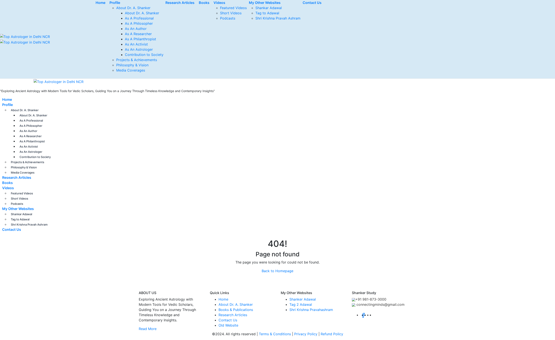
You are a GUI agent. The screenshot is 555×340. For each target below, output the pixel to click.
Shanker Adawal (302, 299)
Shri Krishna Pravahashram (311, 309)
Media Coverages (130, 70)
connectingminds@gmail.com (380, 304)
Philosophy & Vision (132, 65)
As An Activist (136, 44)
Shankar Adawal (268, 8)
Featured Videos (233, 8)
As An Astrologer (139, 49)
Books (7, 183)
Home (7, 99)
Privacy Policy (305, 334)
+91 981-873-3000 (370, 299)
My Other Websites (18, 209)
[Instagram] (372, 315)
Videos (8, 188)
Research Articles (16, 177)
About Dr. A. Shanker (133, 8)
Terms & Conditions (275, 334)
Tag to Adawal (267, 13)
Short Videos (231, 13)
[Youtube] (375, 315)
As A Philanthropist (140, 39)
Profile (7, 104)
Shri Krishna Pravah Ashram (277, 18)
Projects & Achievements (136, 60)
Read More (148, 329)
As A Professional (139, 18)
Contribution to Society (144, 54)
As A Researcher (138, 34)
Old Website (228, 325)
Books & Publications (236, 309)
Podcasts (227, 18)
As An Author (136, 28)
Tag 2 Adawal (300, 304)
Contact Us (11, 229)
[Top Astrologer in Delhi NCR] (41, 81)
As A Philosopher (139, 23)
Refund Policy (332, 334)
